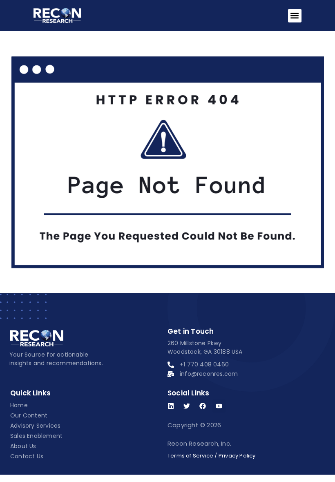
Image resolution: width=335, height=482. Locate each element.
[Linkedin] (170, 406)
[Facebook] (202, 406)
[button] (295, 15)
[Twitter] (186, 406)
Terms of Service (190, 456)
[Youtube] (219, 406)
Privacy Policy (237, 456)
